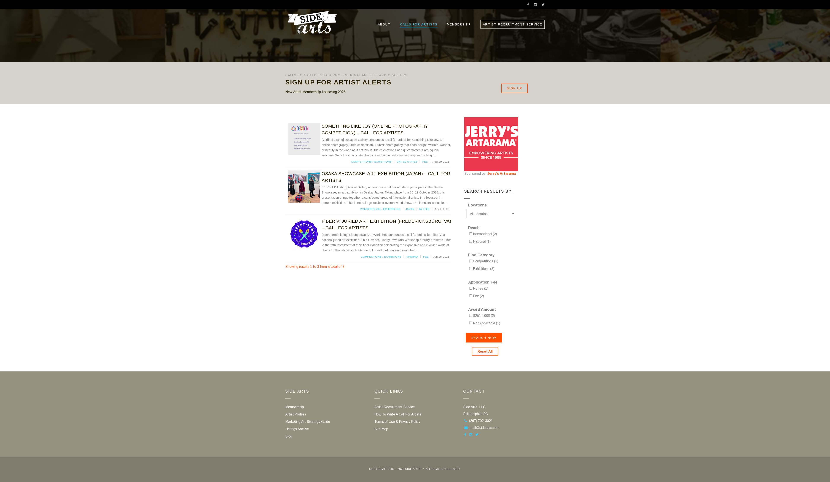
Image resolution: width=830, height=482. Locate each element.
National (481, 241)
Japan (409, 209)
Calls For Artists (418, 24)
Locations (477, 205)
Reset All (485, 351)
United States (407, 161)
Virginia (412, 256)
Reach (474, 228)
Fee (425, 161)
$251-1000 (483, 315)
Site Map (381, 429)
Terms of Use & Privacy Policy (397, 421)
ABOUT (384, 24)
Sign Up (514, 88)
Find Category (481, 255)
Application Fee (482, 282)
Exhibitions (383, 161)
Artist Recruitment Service (512, 24)
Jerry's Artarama (501, 173)
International (484, 234)
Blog (288, 436)
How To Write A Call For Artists (397, 414)
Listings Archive (297, 429)
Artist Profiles (295, 414)
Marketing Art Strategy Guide (307, 421)
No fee (424, 209)
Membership (459, 24)
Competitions (361, 161)
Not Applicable (486, 323)
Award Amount (482, 309)
